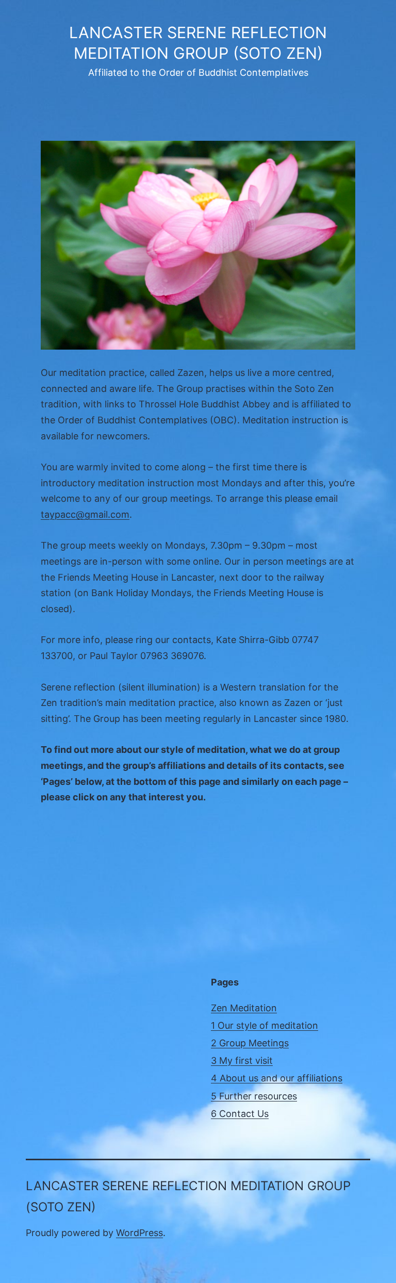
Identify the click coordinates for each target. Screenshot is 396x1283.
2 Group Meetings (250, 1043)
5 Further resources (254, 1096)
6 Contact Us (240, 1113)
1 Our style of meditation (264, 1025)
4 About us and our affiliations (276, 1078)
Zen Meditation (244, 1007)
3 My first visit (242, 1060)
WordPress (139, 1232)
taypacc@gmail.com (85, 514)
